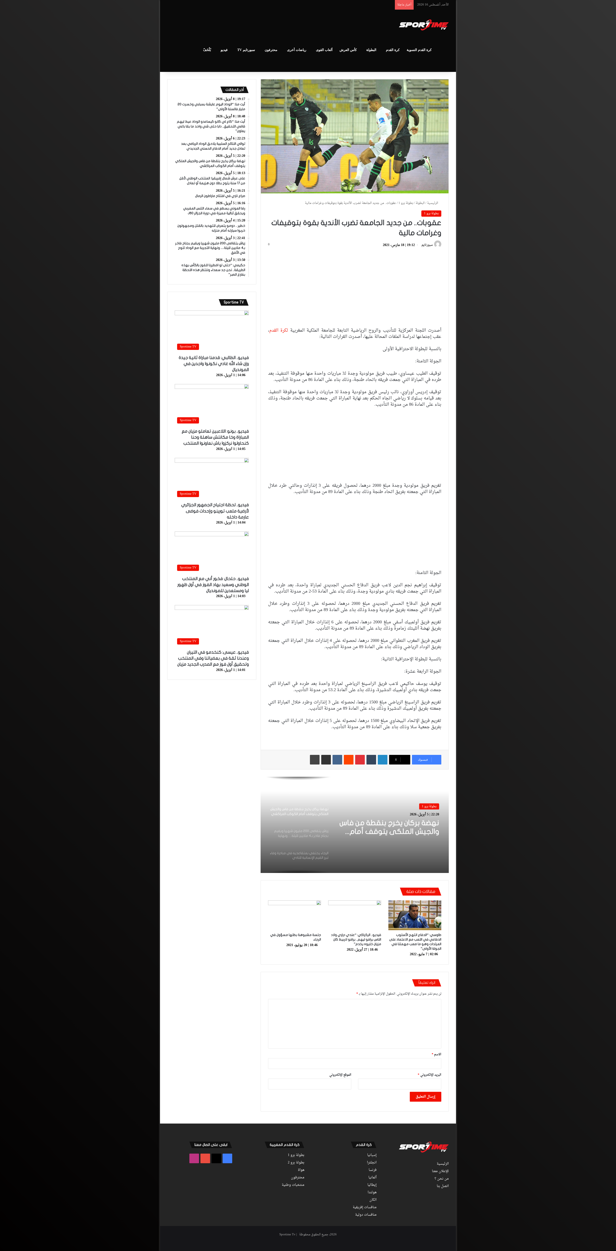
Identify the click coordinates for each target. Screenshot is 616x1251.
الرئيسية (433, 203)
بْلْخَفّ (207, 50)
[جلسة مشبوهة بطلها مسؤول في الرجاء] (294, 915)
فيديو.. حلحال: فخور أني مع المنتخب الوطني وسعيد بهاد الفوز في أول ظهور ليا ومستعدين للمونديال (213, 584)
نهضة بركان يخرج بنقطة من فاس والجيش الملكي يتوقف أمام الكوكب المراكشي (389, 827)
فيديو (224, 50)
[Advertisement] (259, 25)
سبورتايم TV (246, 50)
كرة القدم (393, 50)
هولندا (372, 1192)
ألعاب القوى (324, 50)
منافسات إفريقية (365, 1207)
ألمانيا (372, 1178)
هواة (301, 1170)
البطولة (371, 50)
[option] (355, 825)
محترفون (271, 50)
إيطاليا (372, 1185)
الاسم (436, 1054)
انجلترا (372, 1163)
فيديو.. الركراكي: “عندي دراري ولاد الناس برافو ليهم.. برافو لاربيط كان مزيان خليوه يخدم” (356, 939)
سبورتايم (427, 245)
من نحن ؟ (442, 1179)
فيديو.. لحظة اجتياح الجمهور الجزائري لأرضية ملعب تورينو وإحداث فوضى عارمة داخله (215, 511)
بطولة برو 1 (405, 203)
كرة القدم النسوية (419, 50)
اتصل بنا (443, 1186)
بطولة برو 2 (296, 1163)
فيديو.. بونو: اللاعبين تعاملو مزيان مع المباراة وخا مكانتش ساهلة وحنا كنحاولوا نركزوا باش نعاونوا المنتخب (215, 437)
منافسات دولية (366, 1215)
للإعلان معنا (440, 1171)
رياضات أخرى (296, 50)
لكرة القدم (278, 330)
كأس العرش (348, 50)
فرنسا (373, 1170)
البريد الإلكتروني (429, 1075)
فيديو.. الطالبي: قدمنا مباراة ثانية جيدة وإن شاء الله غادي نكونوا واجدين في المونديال (214, 363)
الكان (373, 1200)
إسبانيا (372, 1155)
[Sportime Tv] (424, 25)
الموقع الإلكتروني (340, 1075)
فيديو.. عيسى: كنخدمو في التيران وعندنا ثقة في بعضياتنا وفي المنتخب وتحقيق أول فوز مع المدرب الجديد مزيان (213, 658)
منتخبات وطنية (293, 1185)
